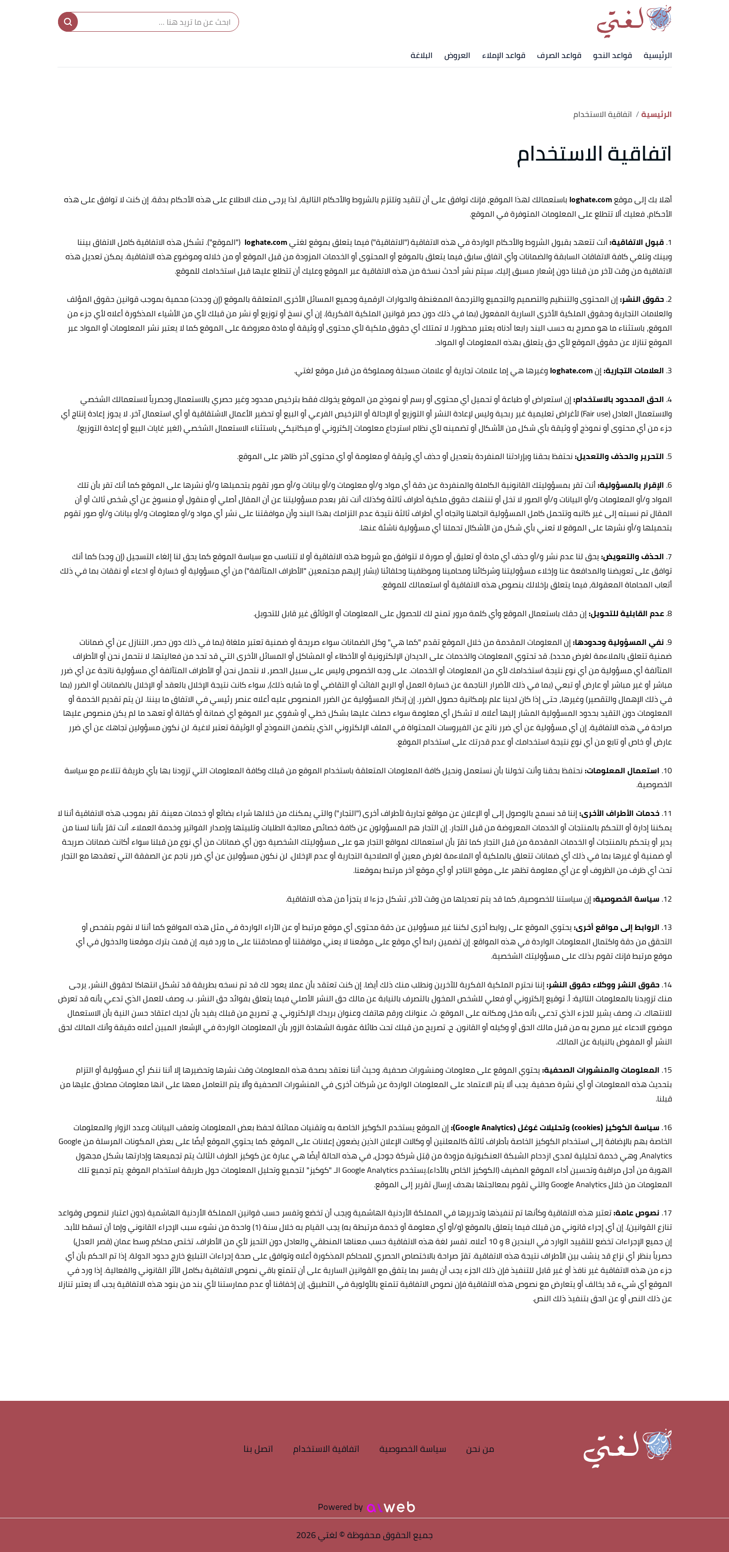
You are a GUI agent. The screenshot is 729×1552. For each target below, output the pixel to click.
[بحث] (68, 22)
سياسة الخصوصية (412, 1448)
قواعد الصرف (559, 55)
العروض (457, 55)
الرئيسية (658, 55)
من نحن (480, 1448)
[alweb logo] (391, 1506)
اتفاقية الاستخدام (326, 1448)
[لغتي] (634, 21)
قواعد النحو (612, 55)
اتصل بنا (258, 1448)
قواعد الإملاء (503, 55)
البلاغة (421, 55)
